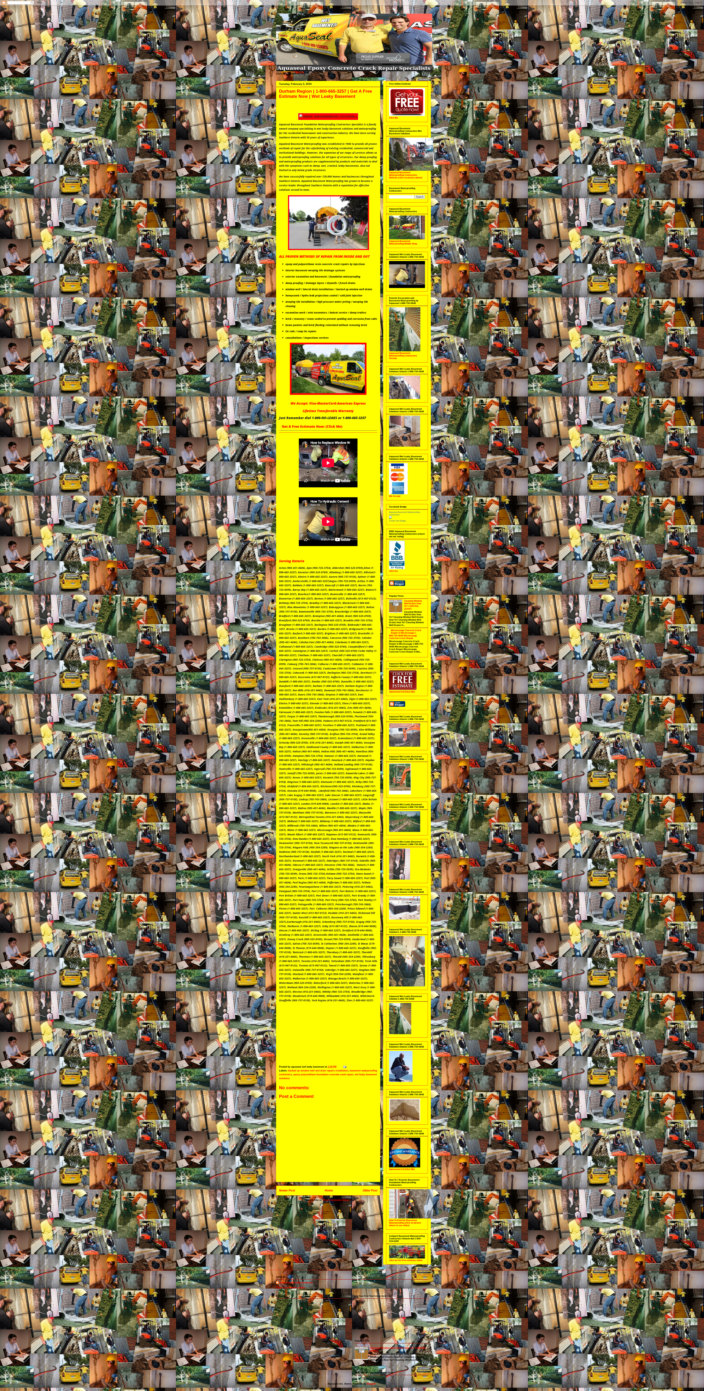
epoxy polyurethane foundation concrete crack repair (323, 1074)
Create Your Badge (397, 521)
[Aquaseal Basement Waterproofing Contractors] (390, 518)
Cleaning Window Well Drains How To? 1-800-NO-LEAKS (413, 605)
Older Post (370, 1190)
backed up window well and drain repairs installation (318, 1070)
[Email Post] (344, 1066)
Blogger (371, 1383)
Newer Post (287, 1190)
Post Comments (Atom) (336, 1200)
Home (329, 1190)
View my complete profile (290, 1287)
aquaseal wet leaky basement (296, 1282)
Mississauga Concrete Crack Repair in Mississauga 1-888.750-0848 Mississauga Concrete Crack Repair (405, 634)
